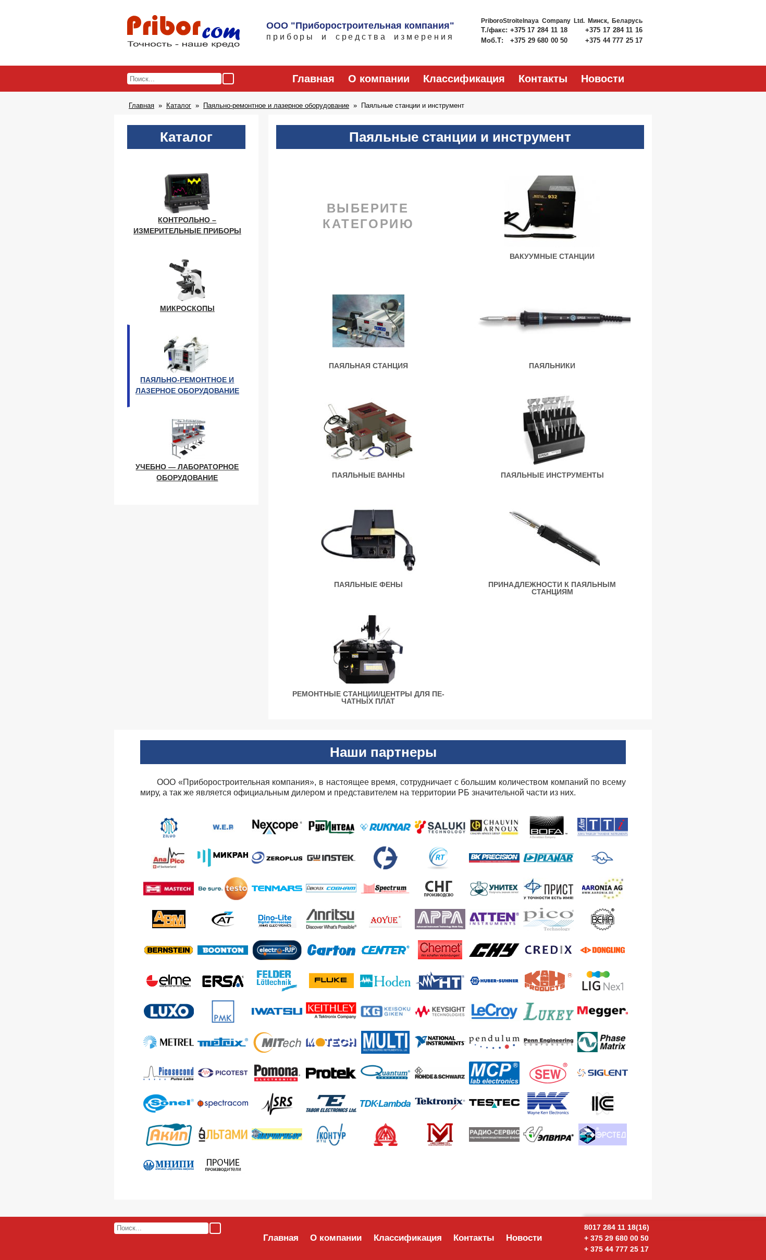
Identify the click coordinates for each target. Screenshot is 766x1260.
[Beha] (602, 919)
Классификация (464, 78)
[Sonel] (168, 1103)
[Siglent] (602, 1072)
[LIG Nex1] (602, 980)
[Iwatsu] (277, 1011)
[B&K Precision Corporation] (494, 857)
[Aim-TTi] (602, 826)
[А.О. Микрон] (386, 1134)
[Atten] (494, 919)
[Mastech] (168, 888)
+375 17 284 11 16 (614, 30)
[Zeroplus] (277, 857)
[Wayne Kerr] (548, 1103)
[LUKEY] (548, 1011)
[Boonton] (222, 949)
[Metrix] (222, 1042)
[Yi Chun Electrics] (602, 1103)
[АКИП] (168, 1134)
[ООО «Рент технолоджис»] (440, 857)
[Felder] (277, 980)
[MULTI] (385, 1042)
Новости (602, 78)
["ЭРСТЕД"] (602, 1134)
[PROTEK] (331, 1072)
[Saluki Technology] (440, 826)
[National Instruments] (440, 1042)
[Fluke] (331, 980)
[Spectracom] (222, 1103)
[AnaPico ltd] (169, 857)
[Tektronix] (440, 1103)
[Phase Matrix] (602, 1042)
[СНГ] (439, 888)
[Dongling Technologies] (602, 949)
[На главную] (183, 32)
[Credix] (548, 949)
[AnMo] (277, 919)
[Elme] (168, 980)
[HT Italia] (440, 980)
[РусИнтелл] (331, 826)
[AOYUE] (385, 919)
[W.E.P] (223, 826)
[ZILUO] (168, 826)
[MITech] (277, 1042)
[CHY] (494, 949)
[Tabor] (331, 1103)
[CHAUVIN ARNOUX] (494, 826)
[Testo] (223, 888)
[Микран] (222, 857)
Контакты (542, 78)
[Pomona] (277, 1072)
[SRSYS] (277, 1103)
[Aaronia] (602, 888)
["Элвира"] (548, 1134)
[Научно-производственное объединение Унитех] (494, 888)
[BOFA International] (548, 826)
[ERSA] (223, 980)
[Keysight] (440, 1011)
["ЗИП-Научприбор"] (277, 1134)
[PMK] (223, 1011)
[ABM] (169, 919)
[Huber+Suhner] (494, 980)
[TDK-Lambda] (385, 1103)
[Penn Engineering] (548, 1042)
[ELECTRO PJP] (277, 949)
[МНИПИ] (168, 1165)
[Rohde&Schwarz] (440, 1072)
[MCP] (494, 1072)
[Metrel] (168, 1042)
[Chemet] (440, 949)
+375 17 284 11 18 (540, 30)
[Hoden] (385, 980)
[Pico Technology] (548, 919)
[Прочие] (223, 1165)
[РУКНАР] (385, 826)
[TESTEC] (494, 1103)
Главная (313, 78)
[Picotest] (222, 1072)
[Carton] (331, 949)
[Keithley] (331, 1011)
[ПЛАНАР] (548, 857)
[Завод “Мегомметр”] (440, 1134)
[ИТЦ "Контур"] (331, 1134)
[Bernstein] (168, 949)
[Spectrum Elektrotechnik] (385, 888)
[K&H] (548, 980)
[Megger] (602, 1011)
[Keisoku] (385, 1011)
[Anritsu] (331, 919)
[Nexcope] (277, 826)
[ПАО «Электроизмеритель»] (602, 857)
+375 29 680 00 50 (540, 40)
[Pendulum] (494, 1042)
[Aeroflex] (331, 888)
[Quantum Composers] (385, 1072)
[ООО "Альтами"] (222, 1134)
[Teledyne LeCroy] (494, 1011)
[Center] (386, 949)
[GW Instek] (331, 857)
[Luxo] (168, 1011)
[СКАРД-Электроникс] (386, 857)
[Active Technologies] (223, 919)
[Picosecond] (168, 1072)
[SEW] (548, 1072)
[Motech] (331, 1042)
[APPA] (440, 919)
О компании (379, 78)
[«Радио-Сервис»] (494, 1134)
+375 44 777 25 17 (614, 40)
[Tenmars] (277, 888)
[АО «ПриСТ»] (548, 888)
